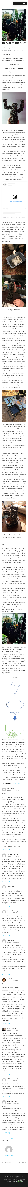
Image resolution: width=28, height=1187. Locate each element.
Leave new (16, 784)
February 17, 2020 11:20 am (13, 888)
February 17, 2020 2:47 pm (13, 790)
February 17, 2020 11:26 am (13, 856)
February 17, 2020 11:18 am (13, 912)
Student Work (8, 50)
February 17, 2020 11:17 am (13, 1030)
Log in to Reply (6, 849)
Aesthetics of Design (11, 1177)
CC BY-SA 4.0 (13, 1181)
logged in (13, 1138)
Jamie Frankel (18, 48)
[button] (24, 3)
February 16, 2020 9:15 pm (13, 1103)
